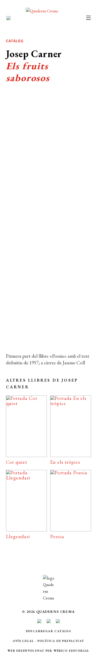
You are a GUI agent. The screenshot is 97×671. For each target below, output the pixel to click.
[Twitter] (60, 337)
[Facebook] (36, 337)
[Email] (15, 337)
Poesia (42, 240)
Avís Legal (23, 641)
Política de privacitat (61, 641)
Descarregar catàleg (48, 631)
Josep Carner (35, 254)
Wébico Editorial (71, 651)
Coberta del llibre (48, 321)
